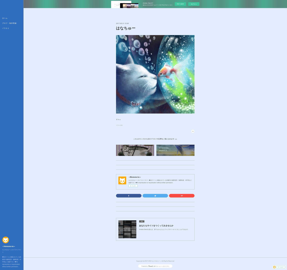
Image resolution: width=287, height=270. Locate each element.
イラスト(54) (119, 125)
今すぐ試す (180, 4)
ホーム (5, 18)
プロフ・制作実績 (9, 23)
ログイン (194, 4)
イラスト (5, 28)
